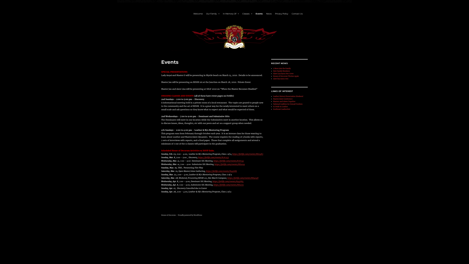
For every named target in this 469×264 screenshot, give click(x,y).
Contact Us (297, 14)
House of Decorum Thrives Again (286, 76)
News (269, 14)
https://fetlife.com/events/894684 (228, 181)
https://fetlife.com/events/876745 (213, 157)
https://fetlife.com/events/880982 (247, 154)
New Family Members (281, 71)
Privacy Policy (281, 14)
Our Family (211, 14)
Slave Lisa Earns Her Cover (283, 74)
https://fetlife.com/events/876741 (228, 161)
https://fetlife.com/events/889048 (242, 178)
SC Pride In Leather (280, 107)
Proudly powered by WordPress (190, 215)
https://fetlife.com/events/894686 (221, 171)
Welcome (198, 14)
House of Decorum (168, 215)
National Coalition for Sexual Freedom (288, 104)
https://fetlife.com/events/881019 (229, 164)
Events (259, 14)
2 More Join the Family (282, 68)
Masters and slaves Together (284, 101)
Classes (246, 14)
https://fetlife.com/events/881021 (228, 185)
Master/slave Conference (283, 99)
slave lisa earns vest (280, 79)
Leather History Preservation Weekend (288, 96)
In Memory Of (229, 14)
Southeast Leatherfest (281, 109)
